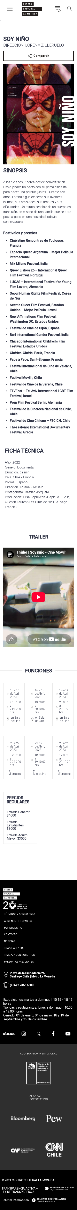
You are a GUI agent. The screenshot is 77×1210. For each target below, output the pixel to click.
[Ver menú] (10, 9)
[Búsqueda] (69, 8)
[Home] (32, 9)
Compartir (41, 55)
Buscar (69, 18)
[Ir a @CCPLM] (24, 1033)
